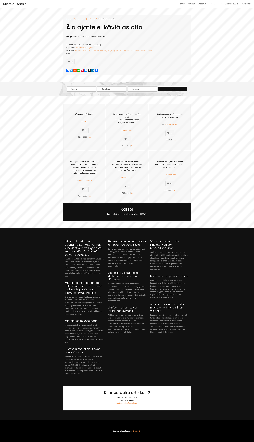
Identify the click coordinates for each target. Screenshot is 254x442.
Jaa (90, 137)
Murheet (123, 50)
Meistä (213, 4)
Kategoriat (202, 4)
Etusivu (183, 4)
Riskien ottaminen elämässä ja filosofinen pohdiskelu (127, 243)
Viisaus (149, 50)
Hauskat (100, 50)
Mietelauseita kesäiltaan (81, 321)
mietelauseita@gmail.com (127, 403)
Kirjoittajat (84, 19)
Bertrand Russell (171, 124)
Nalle (85, 122)
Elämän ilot (79, 50)
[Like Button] (68, 61)
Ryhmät (136, 50)
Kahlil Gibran (128, 130)
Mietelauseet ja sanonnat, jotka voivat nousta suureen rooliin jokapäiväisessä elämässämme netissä (83, 288)
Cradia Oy (137, 431)
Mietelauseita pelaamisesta (169, 276)
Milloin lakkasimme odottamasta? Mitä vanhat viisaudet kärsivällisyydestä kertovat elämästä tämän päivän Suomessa (83, 248)
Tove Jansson (90, 47)
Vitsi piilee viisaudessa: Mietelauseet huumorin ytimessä (123, 276)
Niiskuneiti (93, 19)
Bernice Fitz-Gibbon (128, 178)
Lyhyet (116, 50)
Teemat (143, 50)
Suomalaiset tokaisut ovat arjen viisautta (82, 350)
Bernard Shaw (171, 175)
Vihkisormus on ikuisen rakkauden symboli (123, 309)
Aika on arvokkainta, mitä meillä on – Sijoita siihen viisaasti (167, 307)
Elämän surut (90, 50)
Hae (221, 4)
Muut (129, 50)
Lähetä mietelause (231, 4)
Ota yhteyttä (246, 4)
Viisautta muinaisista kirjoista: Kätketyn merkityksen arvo (164, 244)
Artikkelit (191, 4)
